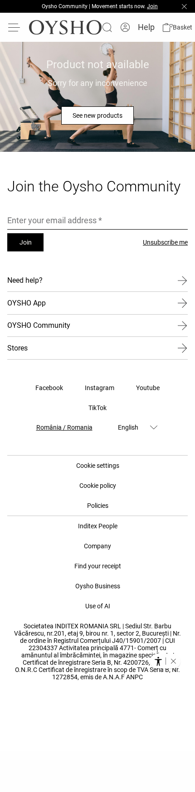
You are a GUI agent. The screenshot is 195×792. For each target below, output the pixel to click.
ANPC (134, 677)
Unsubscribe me (165, 242)
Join (26, 242)
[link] (125, 27)
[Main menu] (14, 27)
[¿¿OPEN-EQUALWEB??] (165, 661)
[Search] (107, 27)
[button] (177, 27)
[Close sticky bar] (184, 6)
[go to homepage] (65, 27)
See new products (97, 115)
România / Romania (64, 427)
